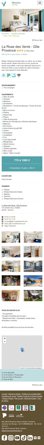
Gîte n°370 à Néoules (11, 36)
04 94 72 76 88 (9, 217)
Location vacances (18, 33)
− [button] (5, 341)
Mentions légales (15, 394)
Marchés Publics (30, 398)
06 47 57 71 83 (9, 219)
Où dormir (5, 33)
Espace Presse (8, 398)
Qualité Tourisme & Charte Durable (29, 396)
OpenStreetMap (30, 368)
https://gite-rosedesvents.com (14, 223)
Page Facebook (10, 226)
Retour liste (38, 40)
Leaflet (22, 368)
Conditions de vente (9, 396)
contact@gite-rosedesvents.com (15, 221)
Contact (4, 394)
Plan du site (19, 398)
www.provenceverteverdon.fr (12, 430)
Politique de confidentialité (31, 394)
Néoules (11, 210)
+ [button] (5, 338)
